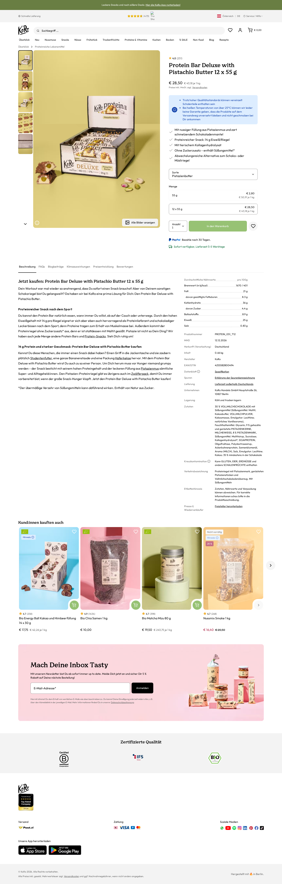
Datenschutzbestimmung (122, 702)
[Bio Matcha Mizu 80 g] (172, 579)
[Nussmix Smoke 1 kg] (233, 579)
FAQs (42, 266)
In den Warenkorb (218, 226)
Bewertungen (125, 266)
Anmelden (142, 688)
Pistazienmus (150, 368)
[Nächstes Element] (25, 224)
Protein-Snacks (95, 336)
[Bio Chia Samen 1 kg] (110, 579)
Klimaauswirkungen (78, 266)
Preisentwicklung (103, 266)
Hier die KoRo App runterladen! (163, 4)
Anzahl (176, 224)
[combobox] (129, 31)
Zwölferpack (139, 374)
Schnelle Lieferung (30, 16)
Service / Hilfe (253, 16)
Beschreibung (27, 266)
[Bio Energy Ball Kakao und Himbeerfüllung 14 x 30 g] (49, 579)
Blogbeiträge (56, 266)
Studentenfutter (41, 358)
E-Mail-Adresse (45, 688)
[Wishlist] (230, 30)
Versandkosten (199, 87)
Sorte (175, 172)
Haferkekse (123, 358)
